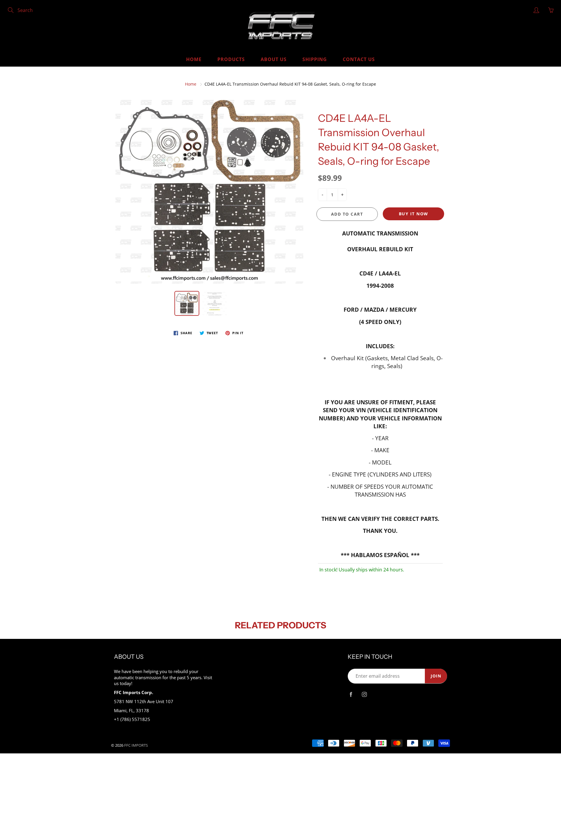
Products (231, 59)
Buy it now (413, 213)
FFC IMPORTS (136, 745)
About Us (274, 59)
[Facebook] (351, 694)
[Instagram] (364, 694)
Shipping (314, 59)
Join (436, 676)
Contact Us (359, 59)
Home (194, 59)
